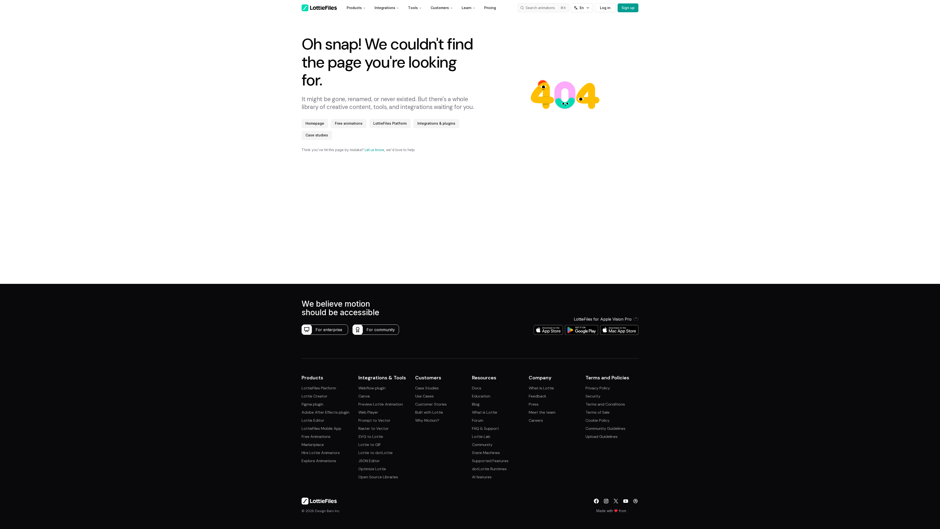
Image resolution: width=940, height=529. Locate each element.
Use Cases (424, 396)
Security (593, 396)
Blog (476, 404)
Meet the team (542, 412)
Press (534, 404)
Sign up (628, 8)
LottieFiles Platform (390, 123)
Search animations (540, 8)
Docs (476, 388)
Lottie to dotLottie (375, 452)
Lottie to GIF (369, 444)
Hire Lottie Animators (321, 452)
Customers (440, 8)
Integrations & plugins (436, 123)
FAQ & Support (485, 428)
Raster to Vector (373, 428)
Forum (477, 420)
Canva (364, 396)
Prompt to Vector (374, 420)
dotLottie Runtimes (489, 468)
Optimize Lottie (372, 468)
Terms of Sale (598, 412)
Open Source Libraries (378, 477)
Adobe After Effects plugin (325, 412)
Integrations (385, 8)
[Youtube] (626, 501)
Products (354, 8)
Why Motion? (427, 420)
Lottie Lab (481, 436)
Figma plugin (312, 404)
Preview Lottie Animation (380, 404)
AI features (482, 477)
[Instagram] (606, 501)
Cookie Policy (598, 420)
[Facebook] (596, 501)
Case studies (317, 135)
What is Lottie (484, 412)
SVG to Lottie (370, 436)
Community (482, 444)
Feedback (537, 396)
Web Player (368, 412)
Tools (413, 8)
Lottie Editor (313, 420)
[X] (616, 501)
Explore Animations (319, 460)
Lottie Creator (315, 396)
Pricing (490, 8)
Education (481, 396)
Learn (466, 8)
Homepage (315, 123)
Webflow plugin (372, 388)
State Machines (486, 452)
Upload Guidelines (602, 436)
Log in (605, 8)
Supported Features (490, 460)
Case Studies (427, 388)
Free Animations (316, 436)
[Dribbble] (635, 501)
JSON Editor (369, 460)
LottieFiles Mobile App (321, 428)
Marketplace (313, 444)
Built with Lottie (429, 412)
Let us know (374, 150)
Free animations (349, 123)
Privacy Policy (598, 388)
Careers (536, 420)
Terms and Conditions (605, 404)
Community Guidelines (605, 428)
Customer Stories (431, 404)
